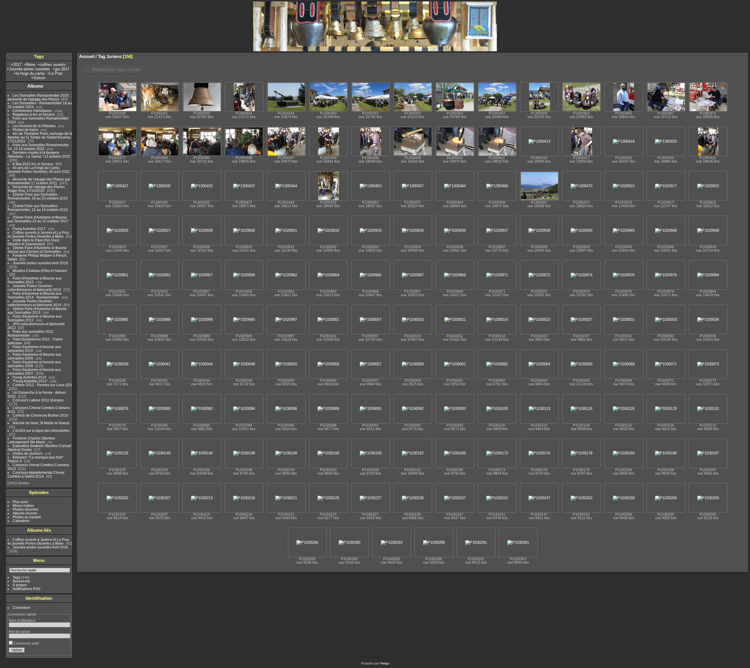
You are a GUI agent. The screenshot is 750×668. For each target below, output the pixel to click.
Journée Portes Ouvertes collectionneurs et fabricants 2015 (34, 288)
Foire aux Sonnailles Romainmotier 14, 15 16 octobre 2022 (38, 147)
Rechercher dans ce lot (115, 69)
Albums (35, 86)
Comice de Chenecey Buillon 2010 (40, 415)
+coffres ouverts (52, 64)
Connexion (21, 607)
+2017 (16, 64)
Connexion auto (26, 643)
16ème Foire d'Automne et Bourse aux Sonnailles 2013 (37, 310)
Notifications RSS (26, 589)
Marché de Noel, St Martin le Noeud (41, 423)
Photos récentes (25, 509)
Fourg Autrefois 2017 (29, 229)
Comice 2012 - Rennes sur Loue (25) (42, 385)
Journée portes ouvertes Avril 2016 (40, 263)
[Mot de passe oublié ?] (65, 651)
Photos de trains (25, 130)
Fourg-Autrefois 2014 (29, 377)
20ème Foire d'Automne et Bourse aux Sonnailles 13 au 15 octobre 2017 (38, 219)
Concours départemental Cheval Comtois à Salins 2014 (36, 474)
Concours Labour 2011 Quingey (38, 400)
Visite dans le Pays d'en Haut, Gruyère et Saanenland (34, 242)
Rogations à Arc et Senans (34, 114)
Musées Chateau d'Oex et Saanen (40, 270)
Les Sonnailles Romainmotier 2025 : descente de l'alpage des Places (39, 97)
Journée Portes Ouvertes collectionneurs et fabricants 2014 (34, 303)
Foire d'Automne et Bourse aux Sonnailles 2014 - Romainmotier (35, 295)
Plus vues (20, 502)
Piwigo (384, 663)
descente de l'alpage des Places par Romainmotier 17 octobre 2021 (39, 181)
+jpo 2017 (61, 69)
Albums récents (25, 513)
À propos (20, 585)
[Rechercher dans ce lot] (701, 54)
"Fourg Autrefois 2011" (30, 381)
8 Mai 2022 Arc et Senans (33, 164)
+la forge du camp (29, 73)
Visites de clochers (27, 453)
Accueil (86, 56)
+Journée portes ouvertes (28, 69)
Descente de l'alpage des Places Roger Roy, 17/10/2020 (36, 188)
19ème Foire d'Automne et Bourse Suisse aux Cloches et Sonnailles (37, 249)
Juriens (114, 56)
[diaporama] (726, 56)
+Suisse (38, 78)
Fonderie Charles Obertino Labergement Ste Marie (31, 440)
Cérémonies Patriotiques (32, 111)
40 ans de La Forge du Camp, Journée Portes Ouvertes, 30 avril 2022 (39, 169)
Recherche (21, 581)
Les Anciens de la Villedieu (34, 126)
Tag (101, 56)
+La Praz (55, 73)
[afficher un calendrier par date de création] (744, 56)
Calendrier (21, 521)
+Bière (29, 64)
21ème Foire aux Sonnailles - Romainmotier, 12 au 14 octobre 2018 (38, 208)
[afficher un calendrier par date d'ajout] (735, 56)
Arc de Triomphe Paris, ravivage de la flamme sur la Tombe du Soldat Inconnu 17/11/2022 (40, 137)
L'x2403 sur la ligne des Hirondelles (41, 430)
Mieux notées (23, 505)
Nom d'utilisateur (22, 620)
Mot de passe (19, 631)
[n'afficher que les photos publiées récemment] (67, 86)
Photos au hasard (27, 517)
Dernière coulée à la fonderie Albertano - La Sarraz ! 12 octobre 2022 (39, 154)
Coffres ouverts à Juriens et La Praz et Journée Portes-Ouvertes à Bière (38, 234)
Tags (16, 577)
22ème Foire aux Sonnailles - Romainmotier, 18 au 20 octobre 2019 (38, 196)
